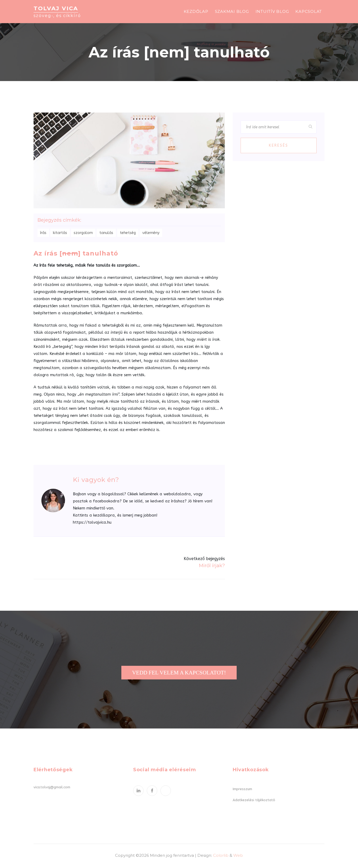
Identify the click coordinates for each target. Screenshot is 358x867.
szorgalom (83, 233)
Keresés (278, 145)
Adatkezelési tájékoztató (254, 800)
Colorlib (221, 855)
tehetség (128, 233)
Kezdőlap (196, 11)
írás (43, 233)
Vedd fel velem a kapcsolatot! (179, 672)
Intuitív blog (272, 11)
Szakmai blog (232, 11)
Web (238, 855)
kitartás (60, 233)
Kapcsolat (308, 11)
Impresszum (242, 789)
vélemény (151, 233)
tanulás (106, 233)
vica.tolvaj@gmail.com (52, 787)
